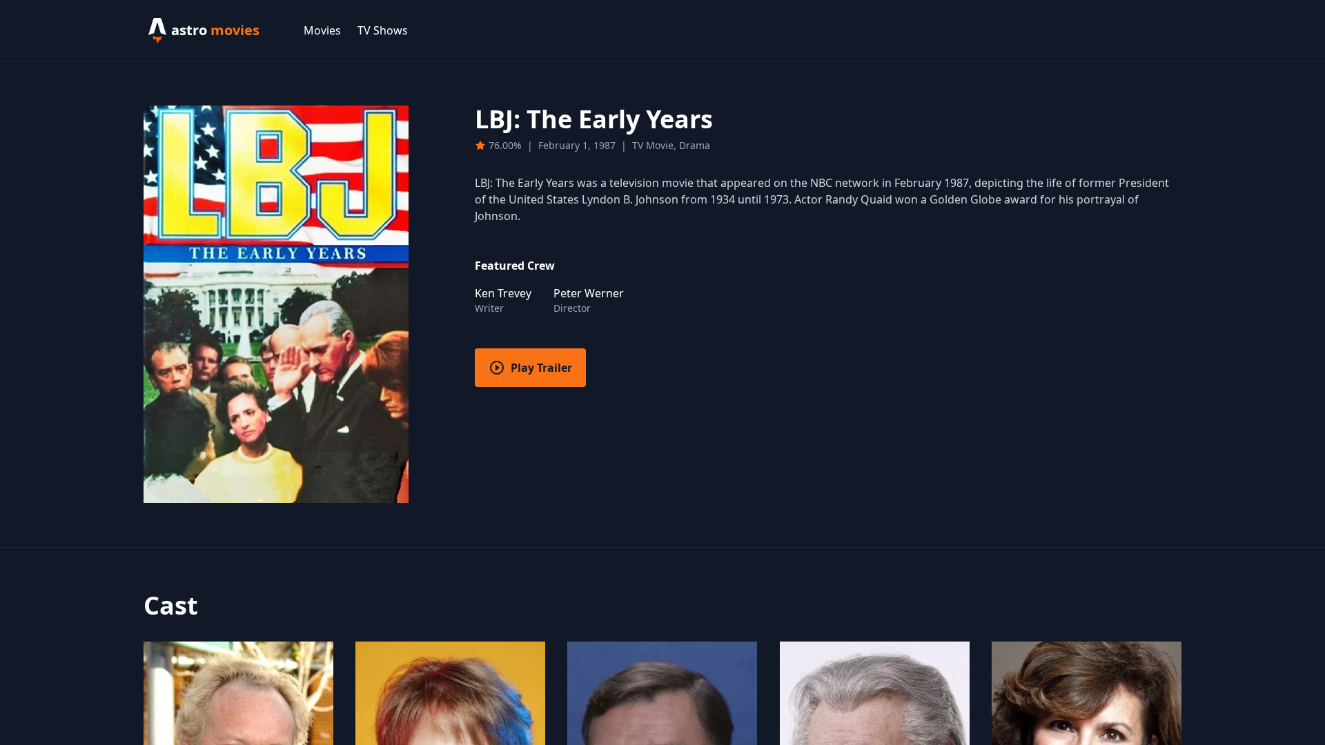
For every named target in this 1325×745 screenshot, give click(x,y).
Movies (322, 30)
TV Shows (382, 30)
